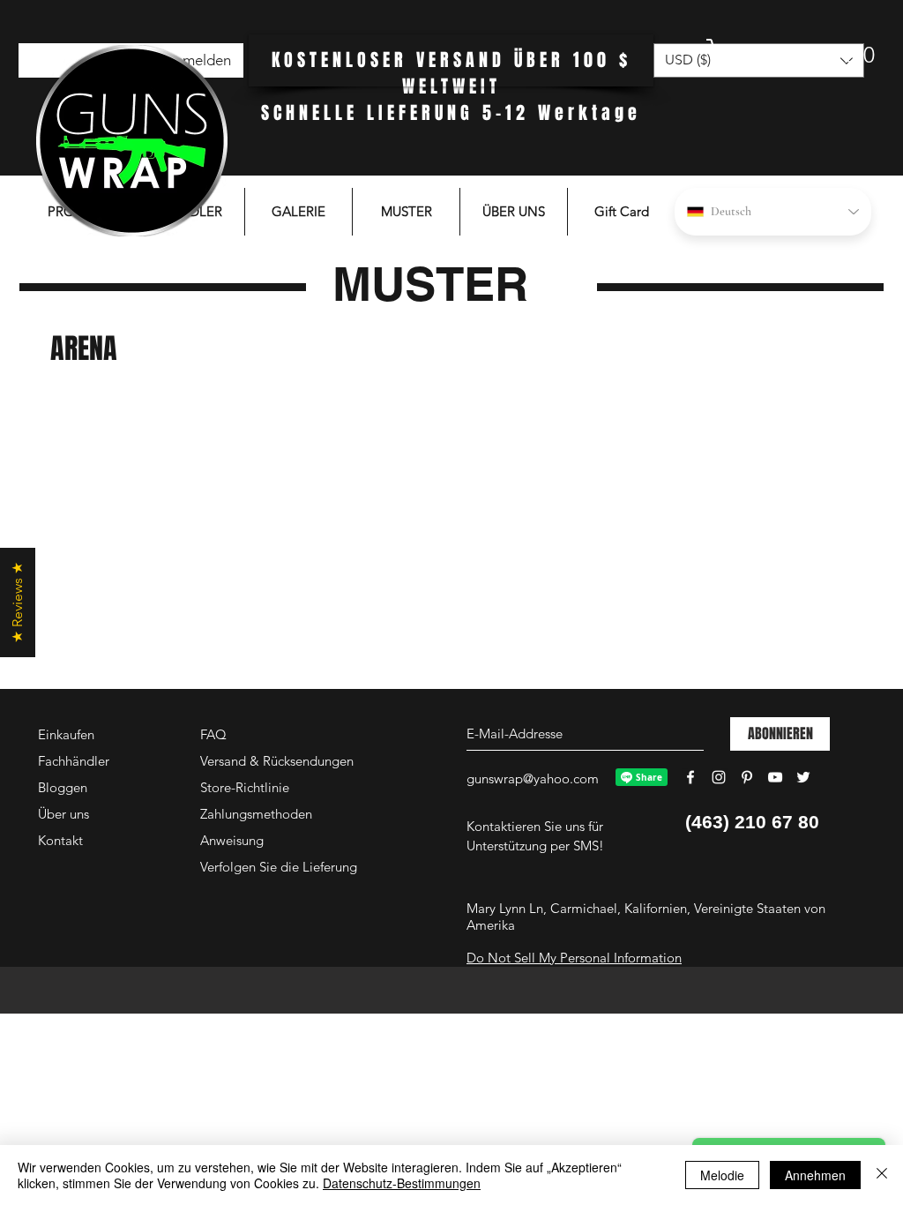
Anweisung (232, 840)
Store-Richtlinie (244, 787)
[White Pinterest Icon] (747, 777)
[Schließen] (881, 1175)
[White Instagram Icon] (719, 777)
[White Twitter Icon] (803, 777)
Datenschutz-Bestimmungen (402, 1183)
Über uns (63, 813)
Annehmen (815, 1175)
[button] (775, 55)
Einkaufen (66, 734)
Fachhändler (73, 760)
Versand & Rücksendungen (277, 760)
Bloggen (62, 787)
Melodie (722, 1175)
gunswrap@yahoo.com (532, 778)
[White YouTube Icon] (775, 777)
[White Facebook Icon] (690, 777)
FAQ (213, 734)
